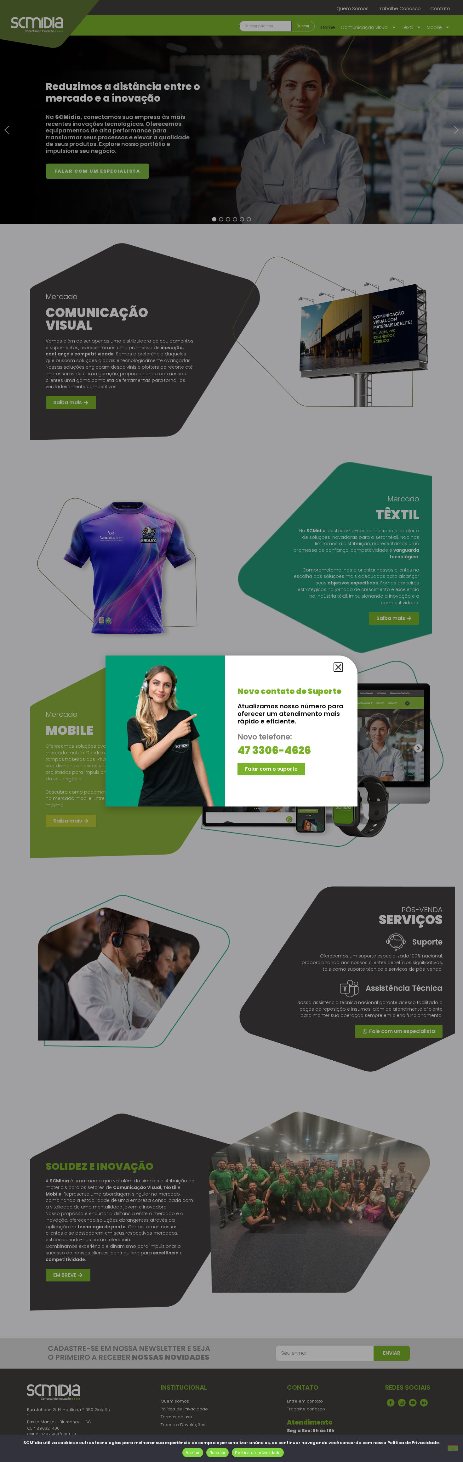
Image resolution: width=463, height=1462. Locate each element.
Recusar (217, 1452)
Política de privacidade (258, 1452)
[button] (338, 667)
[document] (231, 731)
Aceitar (193, 1452)
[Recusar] (453, 1448)
